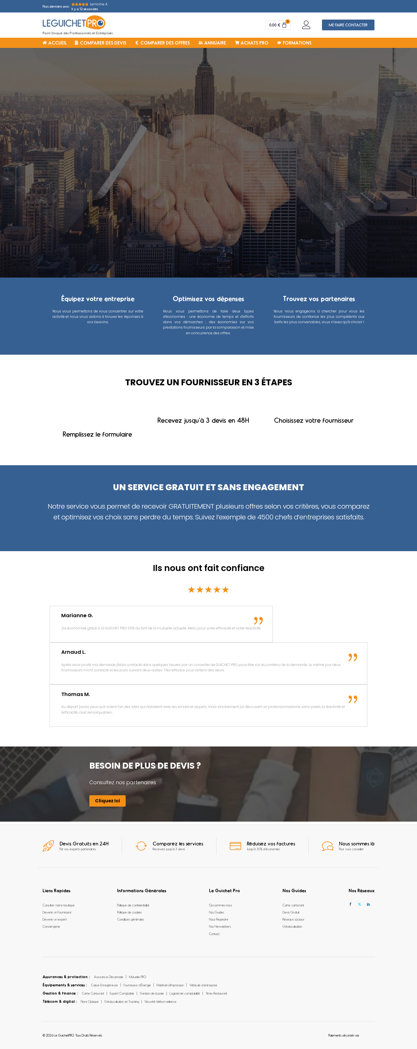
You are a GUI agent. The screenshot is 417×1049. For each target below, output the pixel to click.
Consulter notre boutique (59, 905)
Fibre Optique (90, 1001)
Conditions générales (130, 919)
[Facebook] (350, 904)
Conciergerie (51, 926)
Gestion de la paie (152, 993)
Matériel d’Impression (170, 985)
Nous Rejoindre (218, 919)
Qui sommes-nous (220, 905)
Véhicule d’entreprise (203, 985)
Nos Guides (216, 912)
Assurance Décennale (108, 977)
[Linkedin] (368, 904)
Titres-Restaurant (216, 993)
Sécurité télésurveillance (160, 1001)
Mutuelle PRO (137, 977)
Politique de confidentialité (133, 905)
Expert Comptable (122, 993)
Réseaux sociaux (293, 919)
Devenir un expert (55, 919)
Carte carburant (293, 905)
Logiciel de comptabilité (185, 993)
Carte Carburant (93, 993)
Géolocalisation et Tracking (121, 1001)
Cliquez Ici (107, 801)
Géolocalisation (292, 926)
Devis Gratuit (291, 912)
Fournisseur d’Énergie (137, 985)
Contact (214, 934)
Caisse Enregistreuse (104, 985)
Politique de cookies (129, 912)
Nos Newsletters (220, 926)
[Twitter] (359, 904)
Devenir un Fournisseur (57, 912)
